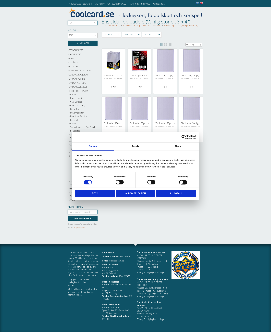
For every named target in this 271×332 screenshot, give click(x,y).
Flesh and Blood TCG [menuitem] (80, 70)
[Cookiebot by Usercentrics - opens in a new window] (183, 137)
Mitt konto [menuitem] (99, 3)
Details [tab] (135, 146)
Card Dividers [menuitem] (76, 101)
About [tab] (178, 146)
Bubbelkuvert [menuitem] (76, 98)
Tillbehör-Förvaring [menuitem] (79, 91)
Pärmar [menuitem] (73, 123)
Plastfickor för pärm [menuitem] (78, 116)
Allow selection (135, 193)
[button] (111, 35)
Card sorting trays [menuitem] (78, 105)
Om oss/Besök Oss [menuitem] (116, 3)
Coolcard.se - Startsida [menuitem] (80, 3)
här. (80, 294)
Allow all (176, 193)
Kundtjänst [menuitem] (158, 3)
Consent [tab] (93, 146)
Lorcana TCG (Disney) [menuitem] (79, 74)
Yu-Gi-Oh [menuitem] (73, 66)
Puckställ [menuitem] (74, 120)
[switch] (120, 182)
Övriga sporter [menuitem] (77, 78)
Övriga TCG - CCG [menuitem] (77, 83)
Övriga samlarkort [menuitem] (78, 87)
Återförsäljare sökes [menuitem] (140, 3)
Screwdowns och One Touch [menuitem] (82, 127)
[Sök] (95, 23)
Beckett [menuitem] (73, 94)
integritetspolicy (79, 227)
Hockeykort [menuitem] (75, 54)
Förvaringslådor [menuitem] (77, 112)
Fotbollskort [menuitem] (76, 50)
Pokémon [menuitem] (73, 62)
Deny (95, 193)
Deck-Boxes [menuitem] (75, 109)
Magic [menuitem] (72, 58)
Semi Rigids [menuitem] (75, 130)
